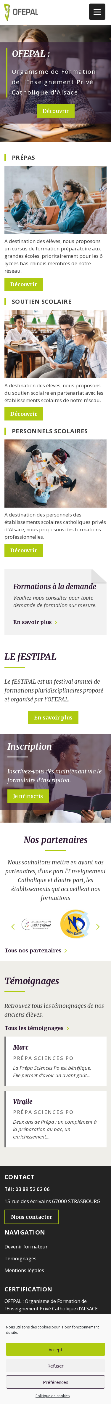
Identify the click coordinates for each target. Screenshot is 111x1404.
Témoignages (20, 1258)
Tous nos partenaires (33, 950)
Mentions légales (24, 1270)
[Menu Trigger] (97, 12)
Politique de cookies (53, 1395)
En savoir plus (32, 622)
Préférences (55, 1382)
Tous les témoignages (34, 1028)
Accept (55, 1349)
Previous (13, 924)
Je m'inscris (28, 796)
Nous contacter (31, 1216)
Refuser (55, 1366)
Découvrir (56, 111)
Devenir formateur (26, 1246)
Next (98, 924)
